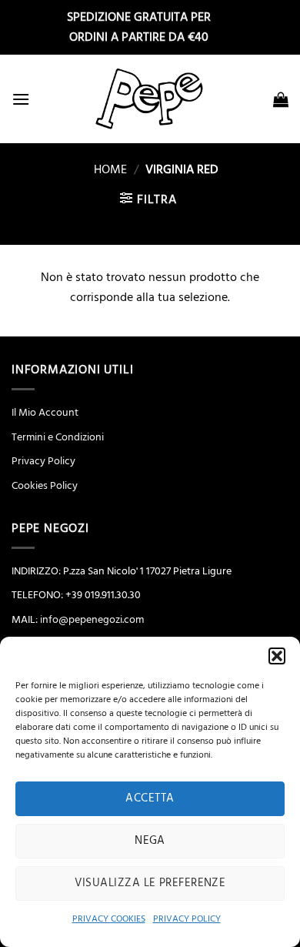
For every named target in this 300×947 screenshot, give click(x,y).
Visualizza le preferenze (150, 883)
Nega (150, 840)
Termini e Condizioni (58, 437)
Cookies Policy (45, 486)
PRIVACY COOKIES (108, 918)
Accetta (149, 798)
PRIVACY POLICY (187, 918)
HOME (104, 169)
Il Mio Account (45, 412)
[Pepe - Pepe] (150, 99)
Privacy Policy (43, 461)
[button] (277, 656)
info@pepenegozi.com (92, 619)
